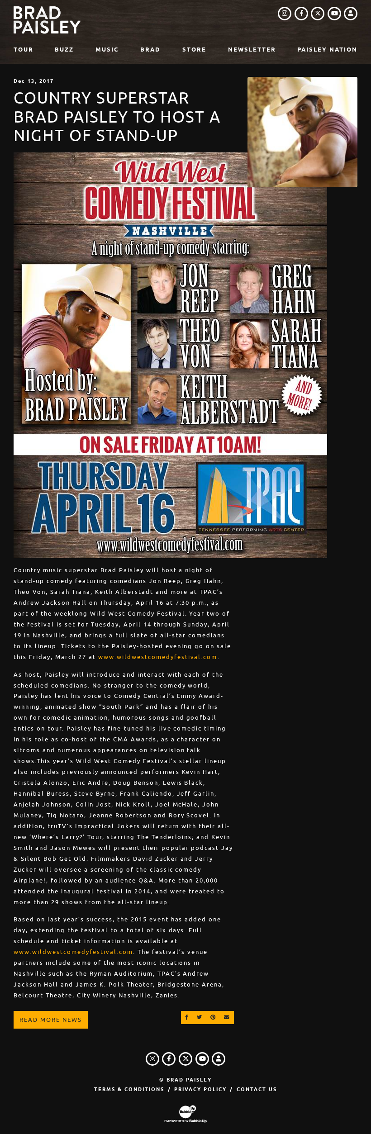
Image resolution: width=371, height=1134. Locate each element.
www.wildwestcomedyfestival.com (158, 657)
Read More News (50, 1020)
